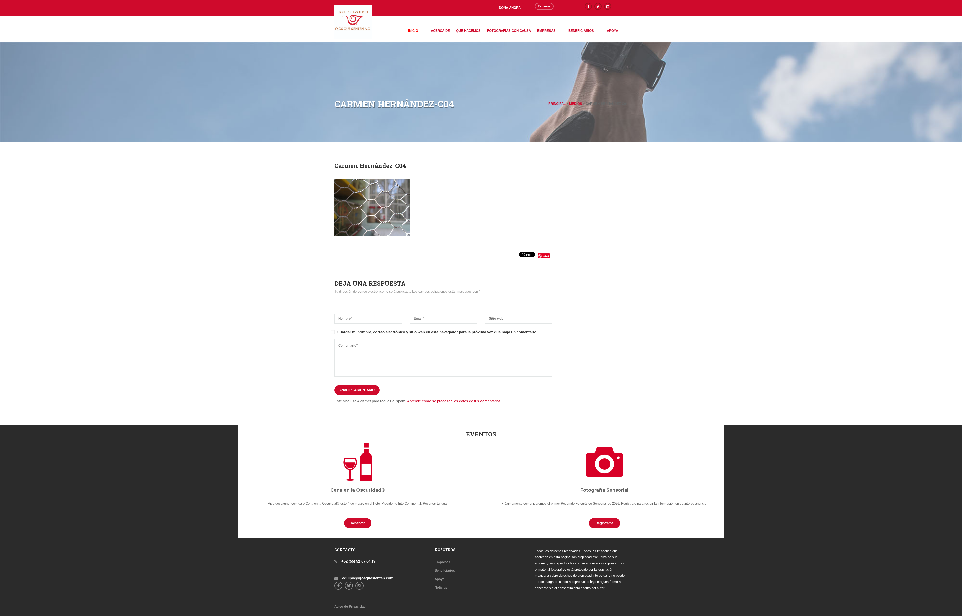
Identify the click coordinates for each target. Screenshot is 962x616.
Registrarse (604, 523)
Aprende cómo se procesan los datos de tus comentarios (454, 401)
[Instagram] (607, 6)
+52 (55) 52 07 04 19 (357, 561)
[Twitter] (598, 6)
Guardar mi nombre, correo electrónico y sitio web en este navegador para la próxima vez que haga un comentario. (437, 332)
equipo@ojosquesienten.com (367, 578)
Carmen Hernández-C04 (370, 166)
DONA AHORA (510, 8)
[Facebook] (588, 6)
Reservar (358, 523)
